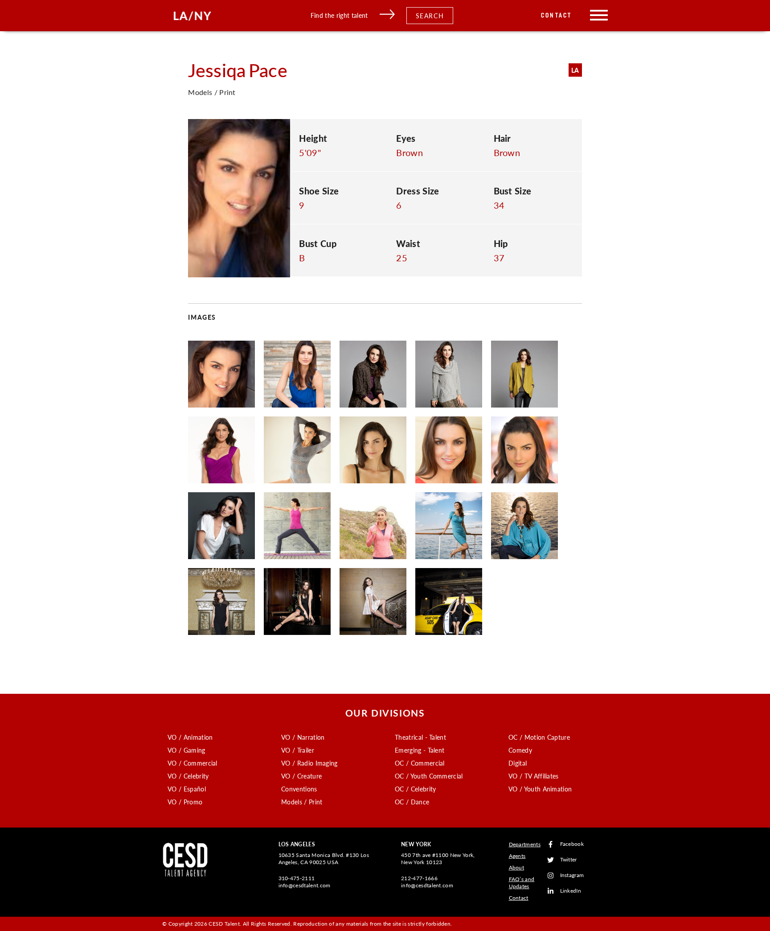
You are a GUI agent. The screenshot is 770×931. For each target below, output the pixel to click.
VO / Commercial (192, 762)
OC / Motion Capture (539, 737)
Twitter (568, 860)
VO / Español (187, 788)
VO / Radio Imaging (309, 762)
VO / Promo (185, 801)
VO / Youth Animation (540, 788)
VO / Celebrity (188, 775)
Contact (556, 15)
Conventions (299, 788)
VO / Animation (190, 737)
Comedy (520, 750)
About (516, 867)
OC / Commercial (420, 762)
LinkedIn (571, 891)
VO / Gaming (186, 750)
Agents (517, 856)
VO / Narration (302, 737)
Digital (517, 762)
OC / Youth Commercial (429, 775)
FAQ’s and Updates (522, 882)
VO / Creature (301, 775)
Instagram (572, 875)
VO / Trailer (297, 750)
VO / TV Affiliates (533, 775)
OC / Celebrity (415, 788)
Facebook (572, 844)
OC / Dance (412, 801)
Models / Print (301, 801)
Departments (525, 844)
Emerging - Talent (419, 750)
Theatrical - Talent (420, 737)
